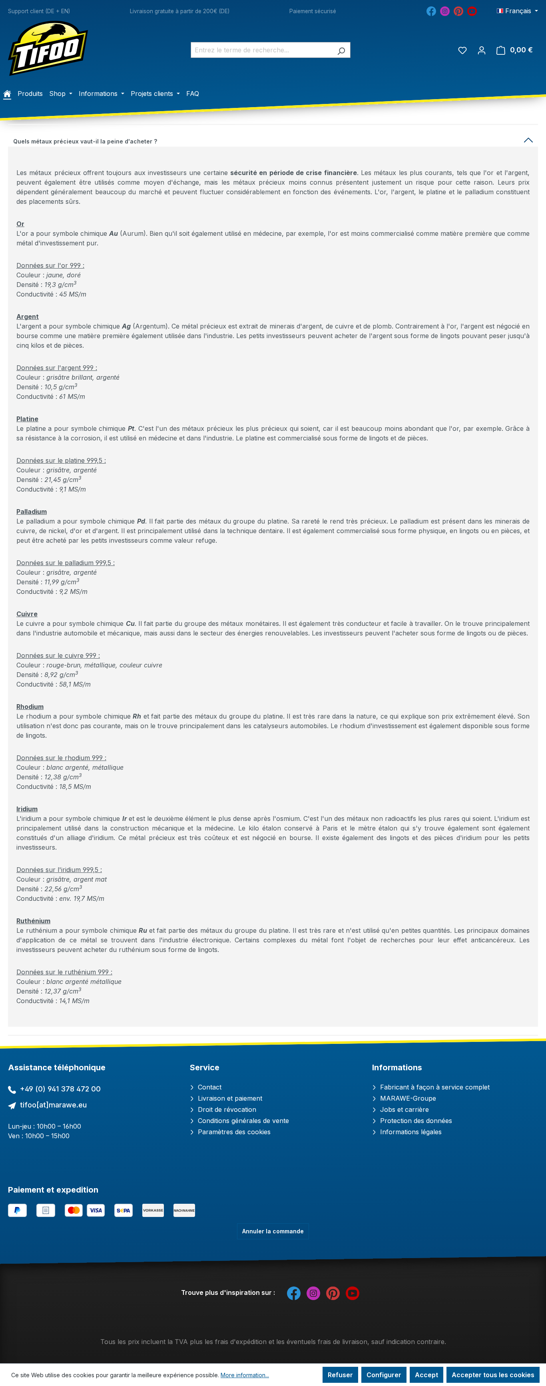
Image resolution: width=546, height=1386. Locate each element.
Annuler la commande (273, 1231)
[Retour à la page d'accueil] (48, 48)
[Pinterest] (458, 10)
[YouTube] (472, 10)
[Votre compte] (481, 50)
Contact (208, 1087)
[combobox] (261, 50)
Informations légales (410, 1132)
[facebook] (431, 10)
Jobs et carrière (403, 1109)
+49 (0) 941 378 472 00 (60, 1089)
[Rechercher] (341, 50)
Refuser (340, 1375)
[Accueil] (7, 94)
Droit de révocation (226, 1109)
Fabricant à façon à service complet (434, 1087)
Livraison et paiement (229, 1098)
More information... (245, 1375)
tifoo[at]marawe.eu (53, 1105)
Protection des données (415, 1121)
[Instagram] (445, 10)
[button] (273, 140)
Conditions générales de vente (242, 1121)
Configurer (384, 1375)
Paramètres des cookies (233, 1132)
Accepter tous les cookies (493, 1375)
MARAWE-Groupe (407, 1098)
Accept (426, 1375)
